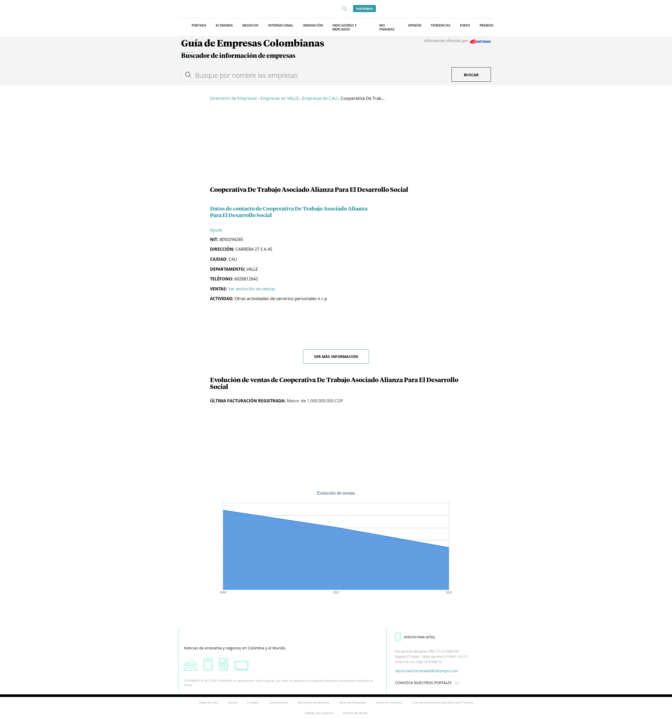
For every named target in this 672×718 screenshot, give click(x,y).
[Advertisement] (336, 144)
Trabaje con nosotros (319, 713)
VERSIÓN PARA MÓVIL (419, 637)
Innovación (313, 25)
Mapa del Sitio (208, 702)
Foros (465, 25)
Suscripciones (278, 702)
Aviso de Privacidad (352, 702)
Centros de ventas (355, 713)
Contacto (253, 702)
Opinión (414, 25)
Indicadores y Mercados (344, 27)
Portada (199, 25)
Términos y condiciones (313, 702)
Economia (224, 25)
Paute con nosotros (389, 702)
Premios (487, 25)
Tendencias (440, 25)
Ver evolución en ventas (251, 289)
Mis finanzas (387, 27)
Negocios (250, 25)
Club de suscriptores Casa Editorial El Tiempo (442, 702)
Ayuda (216, 230)
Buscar (471, 74)
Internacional (280, 25)
